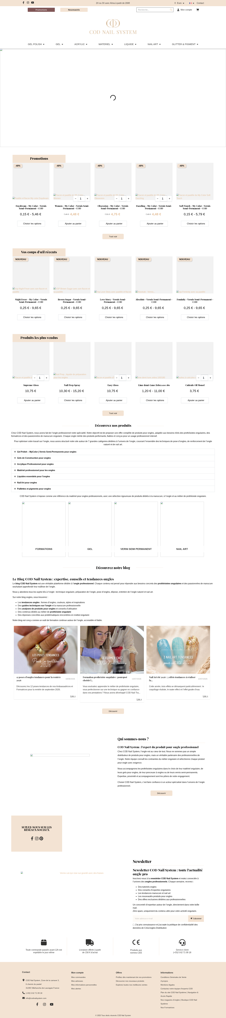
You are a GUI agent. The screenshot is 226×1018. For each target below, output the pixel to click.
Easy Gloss (113, 385)
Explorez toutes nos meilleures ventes (131, 985)
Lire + (73, 696)
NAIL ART (153, 44)
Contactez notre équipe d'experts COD (177, 989)
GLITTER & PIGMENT (184, 44)
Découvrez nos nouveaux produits (130, 981)
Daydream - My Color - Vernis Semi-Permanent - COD (31, 207)
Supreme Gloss (31, 385)
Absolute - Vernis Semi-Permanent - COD (154, 300)
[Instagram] (28, 2)
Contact (200, 3)
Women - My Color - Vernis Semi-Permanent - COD (72, 207)
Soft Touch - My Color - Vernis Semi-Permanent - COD (194, 207)
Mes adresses (77, 981)
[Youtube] (32, 2)
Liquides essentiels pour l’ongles (33, 476)
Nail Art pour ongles (27, 483)
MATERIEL (104, 44)
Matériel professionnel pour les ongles (36, 470)
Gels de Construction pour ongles (34, 458)
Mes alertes (76, 989)
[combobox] (151, 10)
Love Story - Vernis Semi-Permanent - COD (113, 300)
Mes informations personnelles (84, 985)
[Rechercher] (171, 10)
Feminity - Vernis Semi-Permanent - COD (195, 300)
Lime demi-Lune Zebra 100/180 (154, 385)
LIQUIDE (129, 44)
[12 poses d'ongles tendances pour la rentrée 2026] (46, 650)
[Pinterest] (41, 838)
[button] (198, 10)
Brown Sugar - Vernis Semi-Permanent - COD (72, 300)
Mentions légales (168, 985)
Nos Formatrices (167, 1007)
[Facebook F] (23, 2)
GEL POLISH (35, 44)
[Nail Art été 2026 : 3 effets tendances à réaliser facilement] (178, 650)
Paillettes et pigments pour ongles (34, 489)
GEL (58, 44)
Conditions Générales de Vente (173, 977)
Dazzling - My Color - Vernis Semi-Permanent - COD (154, 207)
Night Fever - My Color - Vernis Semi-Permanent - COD (31, 300)
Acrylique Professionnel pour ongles (35, 464)
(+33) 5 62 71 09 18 (182, 952)
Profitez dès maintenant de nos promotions (133, 977)
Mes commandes (78, 977)
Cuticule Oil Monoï (195, 385)
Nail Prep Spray (72, 385)
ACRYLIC (79, 44)
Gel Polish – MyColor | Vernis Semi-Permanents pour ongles (46, 452)
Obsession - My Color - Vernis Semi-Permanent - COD (113, 207)
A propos (164, 981)
